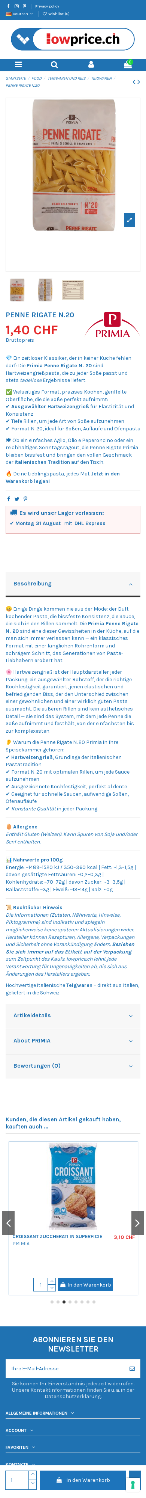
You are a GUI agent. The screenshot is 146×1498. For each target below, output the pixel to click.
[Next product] (138, 81)
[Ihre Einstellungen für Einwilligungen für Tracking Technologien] (133, 1485)
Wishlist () (58, 13)
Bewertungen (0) (37, 1065)
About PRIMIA (32, 1040)
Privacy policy (47, 6)
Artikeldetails (32, 1015)
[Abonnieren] (132, 1368)
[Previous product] (135, 81)
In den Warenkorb (88, 1480)
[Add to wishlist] (133, 1153)
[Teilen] (8, 499)
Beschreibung (32, 583)
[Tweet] (17, 499)
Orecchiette (28, 1262)
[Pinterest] (25, 499)
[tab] (73, 584)
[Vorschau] (133, 1166)
